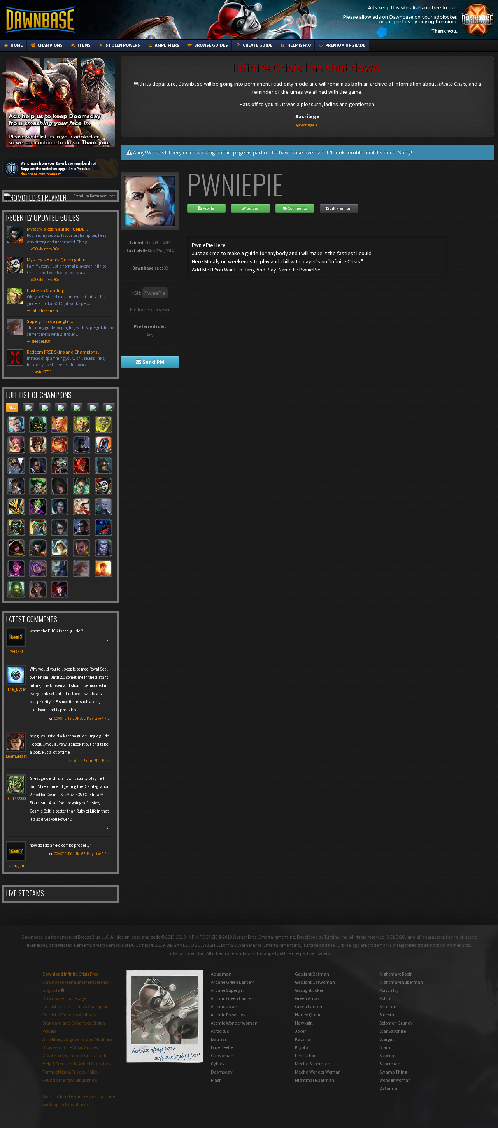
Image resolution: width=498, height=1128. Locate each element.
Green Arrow (307, 998)
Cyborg (217, 1064)
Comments (297, 208)
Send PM (152, 361)
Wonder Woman (395, 1080)
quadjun (16, 865)
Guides (252, 208)
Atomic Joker (224, 1006)
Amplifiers (166, 45)
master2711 (41, 372)
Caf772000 (17, 798)
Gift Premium (340, 208)
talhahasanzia (44, 310)
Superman (389, 1064)
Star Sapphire (392, 1031)
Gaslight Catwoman (315, 982)
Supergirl (388, 1055)
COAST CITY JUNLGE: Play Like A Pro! (82, 718)
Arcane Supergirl (227, 990)
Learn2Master (18, 756)
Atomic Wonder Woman (234, 1023)
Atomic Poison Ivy (228, 1015)
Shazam (387, 1006)
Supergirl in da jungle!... (70, 331)
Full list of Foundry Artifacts (69, 1015)
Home (16, 45)
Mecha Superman (312, 1064)
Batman (219, 1039)
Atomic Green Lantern (233, 998)
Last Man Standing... (66, 300)
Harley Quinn (308, 1015)
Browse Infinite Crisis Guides (70, 1047)
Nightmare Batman (314, 1080)
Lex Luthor (305, 1055)
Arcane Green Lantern (233, 982)
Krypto (301, 1047)
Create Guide (257, 45)
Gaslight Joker (309, 990)
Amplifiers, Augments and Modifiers (77, 1039)
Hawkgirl (304, 1023)
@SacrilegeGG (307, 125)
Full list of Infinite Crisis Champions (76, 1006)
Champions (50, 45)
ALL (12, 407)
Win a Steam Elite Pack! (92, 760)
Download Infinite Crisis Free (70, 974)
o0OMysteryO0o (45, 249)
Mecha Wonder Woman (318, 1072)
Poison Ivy (389, 990)
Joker (300, 1031)
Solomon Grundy (396, 1023)
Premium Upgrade (344, 45)
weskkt (16, 651)
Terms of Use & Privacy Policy (70, 1072)
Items (84, 45)
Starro (385, 1047)
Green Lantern (309, 1006)
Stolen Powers (122, 45)
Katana (302, 1039)
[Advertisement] (354, 19)
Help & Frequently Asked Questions (76, 1064)
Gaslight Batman (312, 974)
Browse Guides (210, 45)
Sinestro (387, 1015)
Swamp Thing (393, 1072)
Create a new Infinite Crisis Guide (74, 1055)
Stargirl (386, 1039)
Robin (384, 998)
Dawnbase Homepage (64, 998)
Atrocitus (220, 1031)
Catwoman (222, 1055)
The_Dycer (16, 689)
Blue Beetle (222, 1047)
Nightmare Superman (401, 982)
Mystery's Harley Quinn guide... (66, 269)
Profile (208, 208)
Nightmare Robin (396, 974)
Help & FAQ (298, 45)
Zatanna (388, 1088)
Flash (216, 1080)
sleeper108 (40, 341)
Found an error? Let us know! (70, 1080)
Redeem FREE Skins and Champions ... (67, 362)
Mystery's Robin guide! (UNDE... (66, 239)
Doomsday (222, 1072)
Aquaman (221, 974)
